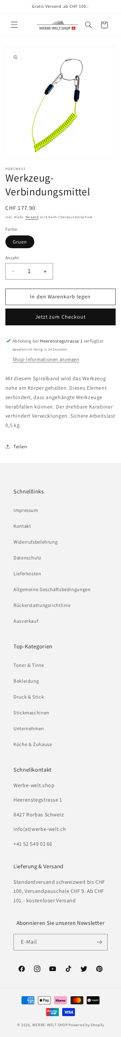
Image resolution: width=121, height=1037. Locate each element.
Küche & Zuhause (32, 744)
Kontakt (22, 526)
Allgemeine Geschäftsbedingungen (52, 589)
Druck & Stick (28, 696)
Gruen (20, 241)
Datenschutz (27, 557)
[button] (14, 25)
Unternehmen (28, 728)
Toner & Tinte (28, 665)
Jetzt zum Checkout (60, 316)
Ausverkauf (25, 621)
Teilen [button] (20, 446)
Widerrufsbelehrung (35, 542)
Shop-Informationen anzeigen (45, 359)
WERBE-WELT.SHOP (50, 1024)
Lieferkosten (27, 573)
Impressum (25, 510)
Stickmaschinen (31, 712)
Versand (32, 217)
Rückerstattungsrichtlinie (42, 605)
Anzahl (12, 258)
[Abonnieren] (99, 942)
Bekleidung (26, 681)
